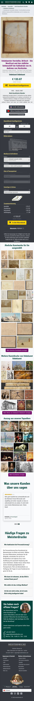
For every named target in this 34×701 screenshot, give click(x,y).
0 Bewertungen (20, 114)
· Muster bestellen (22, 670)
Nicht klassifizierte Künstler (21, 6)
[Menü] (2, 2)
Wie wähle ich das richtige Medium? (16, 585)
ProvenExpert (14, 517)
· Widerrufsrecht (6, 666)
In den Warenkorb (18, 223)
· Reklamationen (6, 668)
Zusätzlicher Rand (8, 129)
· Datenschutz (6, 664)
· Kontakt (5, 658)
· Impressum (6, 660)
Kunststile (10, 6)
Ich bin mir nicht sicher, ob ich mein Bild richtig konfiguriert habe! (15, 592)
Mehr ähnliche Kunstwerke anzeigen (17, 350)
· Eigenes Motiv (22, 658)
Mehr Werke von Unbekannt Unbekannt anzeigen (17, 413)
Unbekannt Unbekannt (8, 8)
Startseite (3, 6)
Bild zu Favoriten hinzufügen (18, 111)
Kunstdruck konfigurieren (18, 85)
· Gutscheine (21, 668)
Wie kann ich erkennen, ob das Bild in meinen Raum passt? (16, 578)
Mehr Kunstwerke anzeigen (17, 475)
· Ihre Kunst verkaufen (23, 660)
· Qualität (20, 662)
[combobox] (17, 132)
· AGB (4, 662)
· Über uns (5, 670)
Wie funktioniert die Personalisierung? (16, 545)
